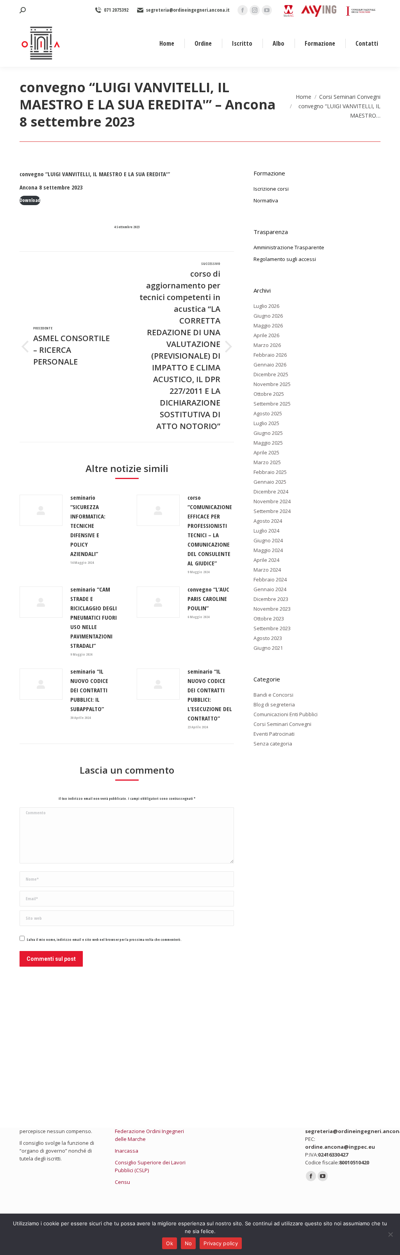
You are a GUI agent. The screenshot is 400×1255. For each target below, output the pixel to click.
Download (30, 200)
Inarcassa (126, 1150)
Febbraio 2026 (270, 354)
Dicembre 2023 (271, 598)
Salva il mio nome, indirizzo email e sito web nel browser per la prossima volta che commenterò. (104, 939)
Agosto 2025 (268, 413)
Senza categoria (273, 743)
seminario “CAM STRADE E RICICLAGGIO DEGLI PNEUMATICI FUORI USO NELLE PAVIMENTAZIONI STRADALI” (93, 617)
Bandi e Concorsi (273, 694)
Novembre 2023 (272, 608)
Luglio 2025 (266, 423)
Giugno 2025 (268, 432)
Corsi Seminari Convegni (282, 724)
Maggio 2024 (268, 550)
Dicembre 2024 (271, 491)
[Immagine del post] (41, 510)
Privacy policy (221, 1243)
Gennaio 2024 (270, 589)
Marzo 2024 (267, 569)
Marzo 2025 (267, 462)
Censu (122, 1181)
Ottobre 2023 (269, 618)
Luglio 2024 (266, 530)
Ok (169, 1243)
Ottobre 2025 (269, 393)
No (188, 1243)
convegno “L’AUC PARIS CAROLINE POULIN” (208, 598)
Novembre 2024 (272, 501)
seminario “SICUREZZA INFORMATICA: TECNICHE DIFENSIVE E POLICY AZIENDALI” (87, 525)
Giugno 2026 (268, 315)
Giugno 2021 (268, 647)
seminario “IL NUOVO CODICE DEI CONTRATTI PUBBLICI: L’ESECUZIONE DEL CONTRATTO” (210, 694)
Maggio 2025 (268, 442)
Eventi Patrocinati (274, 733)
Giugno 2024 (268, 540)
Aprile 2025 (266, 452)
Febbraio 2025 (270, 472)
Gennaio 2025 (270, 481)
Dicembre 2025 (271, 374)
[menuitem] (167, 43)
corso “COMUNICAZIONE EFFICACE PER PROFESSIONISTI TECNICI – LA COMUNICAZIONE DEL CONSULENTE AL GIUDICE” (210, 530)
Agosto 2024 (268, 520)
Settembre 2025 (272, 403)
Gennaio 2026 (270, 364)
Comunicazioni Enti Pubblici (286, 714)
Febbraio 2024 (270, 579)
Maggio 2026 (268, 325)
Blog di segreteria (274, 704)
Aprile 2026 (266, 335)
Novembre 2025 (272, 384)
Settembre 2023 (272, 628)
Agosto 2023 (268, 638)
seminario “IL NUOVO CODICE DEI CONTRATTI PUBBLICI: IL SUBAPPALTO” (89, 690)
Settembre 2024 (272, 511)
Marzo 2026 (267, 345)
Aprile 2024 (266, 559)
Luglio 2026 (266, 305)
